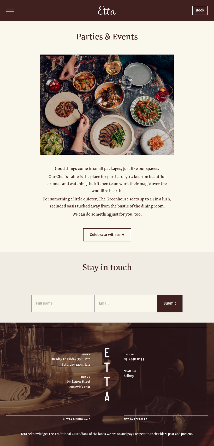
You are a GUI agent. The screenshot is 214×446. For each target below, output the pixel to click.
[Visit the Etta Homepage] (107, 10)
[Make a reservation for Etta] (200, 10)
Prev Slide (57, 105)
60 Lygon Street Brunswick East (78, 384)
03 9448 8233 (134, 359)
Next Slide (157, 105)
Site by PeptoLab (135, 419)
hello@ (129, 376)
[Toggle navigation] (10, 10)
